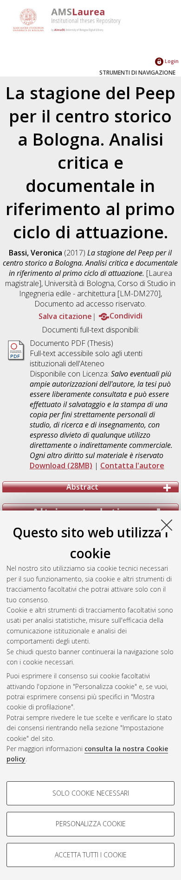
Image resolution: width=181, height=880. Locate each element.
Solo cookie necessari (90, 793)
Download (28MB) (61, 465)
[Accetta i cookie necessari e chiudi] (166, 524)
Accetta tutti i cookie (91, 854)
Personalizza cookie (91, 823)
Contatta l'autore (132, 465)
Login (171, 60)
